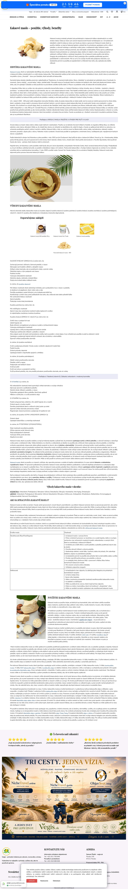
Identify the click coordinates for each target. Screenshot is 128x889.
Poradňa (53, 12)
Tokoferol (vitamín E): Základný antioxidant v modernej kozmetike (68, 376)
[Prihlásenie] (117, 11)
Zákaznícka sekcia (63, 12)
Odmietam (56, 881)
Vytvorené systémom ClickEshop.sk (64, 888)
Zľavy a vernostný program (80, 12)
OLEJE (80, 17)
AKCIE (116, 17)
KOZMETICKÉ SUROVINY (49, 17)
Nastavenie (44, 881)
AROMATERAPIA (68, 17)
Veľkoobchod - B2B (97, 12)
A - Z (108, 17)
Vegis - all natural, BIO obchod (38, 12)
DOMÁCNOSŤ (91, 17)
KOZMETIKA (32, 17)
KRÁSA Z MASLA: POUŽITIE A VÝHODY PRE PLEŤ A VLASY (68, 120)
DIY (101, 17)
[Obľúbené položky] (112, 11)
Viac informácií (39, 876)
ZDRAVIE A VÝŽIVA (17, 17)
